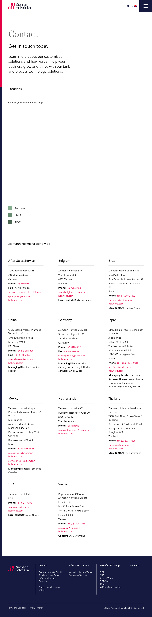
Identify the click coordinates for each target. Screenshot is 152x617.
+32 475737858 (74, 287)
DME (102, 575)
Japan (113, 320)
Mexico (13, 399)
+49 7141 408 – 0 (25, 283)
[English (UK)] (134, 6)
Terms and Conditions (17, 607)
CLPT (102, 572)
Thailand (115, 399)
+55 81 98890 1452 (126, 295)
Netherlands (67, 399)
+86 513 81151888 (25, 350)
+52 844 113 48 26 (25, 448)
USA (11, 484)
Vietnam (64, 484)
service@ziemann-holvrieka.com (25, 292)
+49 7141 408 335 (72, 351)
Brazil (112, 261)
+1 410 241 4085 (24, 502)
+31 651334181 (73, 425)
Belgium (64, 261)
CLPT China (105, 581)
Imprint (40, 607)
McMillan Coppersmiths (110, 587)
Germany (65, 320)
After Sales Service (21, 261)
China (12, 320)
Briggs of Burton (107, 578)
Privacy (32, 607)
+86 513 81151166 (22, 355)
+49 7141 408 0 (74, 347)
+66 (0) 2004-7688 (126, 440)
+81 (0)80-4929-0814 (127, 362)
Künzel (103, 584)
